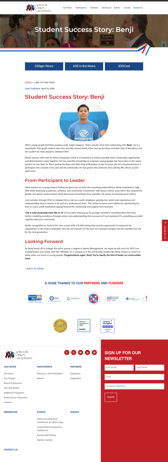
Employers (75, 374)
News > (29, 83)
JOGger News (44, 66)
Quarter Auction (45, 440)
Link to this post (44, 83)
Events (117, 8)
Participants (81, 8)
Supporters (75, 378)
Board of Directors (13, 383)
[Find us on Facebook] (66, 352)
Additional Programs (14, 393)
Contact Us (138, 8)
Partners (94, 8)
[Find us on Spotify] (94, 352)
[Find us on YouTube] (80, 352)
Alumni (40, 378)
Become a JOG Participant (50, 374)
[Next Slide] (143, 299)
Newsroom (106, 8)
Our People (9, 378)
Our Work (67, 8)
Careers (8, 402)
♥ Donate (165, 230)
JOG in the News (84, 66)
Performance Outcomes (15, 398)
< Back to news (34, 269)
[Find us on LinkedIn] (87, 352)
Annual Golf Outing (46, 435)
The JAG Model (11, 388)
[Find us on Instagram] (73, 352)
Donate (127, 8)
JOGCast (124, 66)
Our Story (9, 374)
